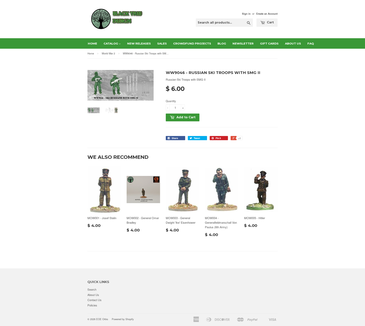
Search (91, 289)
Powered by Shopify (123, 319)
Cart (270, 22)
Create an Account (267, 13)
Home (90, 53)
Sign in (246, 13)
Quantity (171, 101)
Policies (92, 305)
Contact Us (94, 300)
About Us (93, 295)
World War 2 (108, 53)
